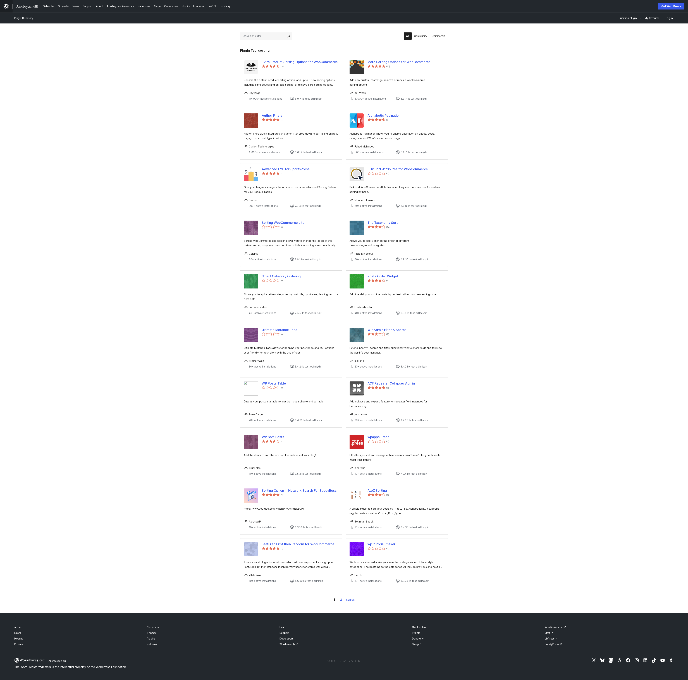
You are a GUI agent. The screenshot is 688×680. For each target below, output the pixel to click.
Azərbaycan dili (57, 660)
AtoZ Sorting (377, 490)
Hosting (18, 638)
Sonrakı (350, 599)
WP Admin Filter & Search (386, 330)
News (17, 632)
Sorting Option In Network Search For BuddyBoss (299, 490)
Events (416, 632)
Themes (152, 632)
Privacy (18, 644)
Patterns (152, 644)
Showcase (153, 627)
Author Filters (272, 115)
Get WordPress (671, 6)
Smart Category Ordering (281, 276)
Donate (418, 638)
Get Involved (419, 627)
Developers (286, 638)
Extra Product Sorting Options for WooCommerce (300, 62)
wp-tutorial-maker (381, 544)
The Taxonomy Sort (382, 223)
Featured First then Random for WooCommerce (298, 544)
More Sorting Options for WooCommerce (399, 62)
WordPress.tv (289, 644)
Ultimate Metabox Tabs (279, 330)
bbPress (551, 638)
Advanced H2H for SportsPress (286, 169)
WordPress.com (555, 627)
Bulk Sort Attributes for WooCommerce (397, 169)
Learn (283, 627)
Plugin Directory (23, 18)
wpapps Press (378, 437)
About (18, 627)
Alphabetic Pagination (383, 115)
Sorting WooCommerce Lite (283, 223)
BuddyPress (553, 644)
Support (284, 632)
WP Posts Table (274, 383)
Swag (417, 644)
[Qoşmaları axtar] (288, 36)
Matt (549, 632)
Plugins (151, 638)
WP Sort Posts (273, 437)
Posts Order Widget (382, 276)
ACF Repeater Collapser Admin (391, 383)
